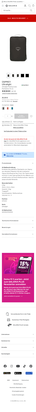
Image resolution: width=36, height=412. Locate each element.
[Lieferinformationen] (11, 122)
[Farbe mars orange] (7, 108)
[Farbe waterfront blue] (12, 108)
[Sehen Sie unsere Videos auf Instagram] (11, 366)
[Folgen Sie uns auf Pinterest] (31, 366)
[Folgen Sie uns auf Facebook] (5, 366)
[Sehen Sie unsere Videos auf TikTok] (24, 366)
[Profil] (25, 5)
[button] (13, 2)
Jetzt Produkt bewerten (9, 93)
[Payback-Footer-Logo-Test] (29, 373)
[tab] (18, 48)
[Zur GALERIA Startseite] (11, 6)
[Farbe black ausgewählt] (3, 108)
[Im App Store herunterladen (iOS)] (18, 373)
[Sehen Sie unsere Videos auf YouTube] (18, 366)
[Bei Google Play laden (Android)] (7, 373)
